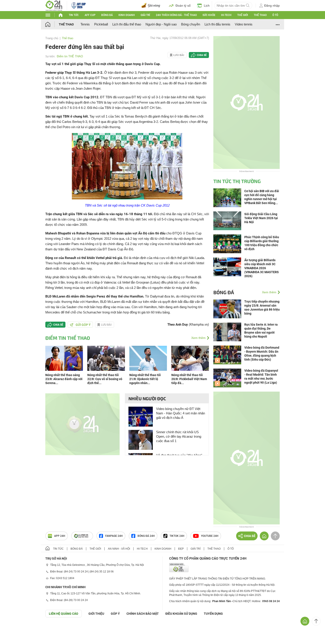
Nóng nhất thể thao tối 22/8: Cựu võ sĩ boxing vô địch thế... (104, 379)
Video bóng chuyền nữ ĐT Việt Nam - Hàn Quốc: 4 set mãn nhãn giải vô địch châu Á (180, 413)
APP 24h (59, 535)
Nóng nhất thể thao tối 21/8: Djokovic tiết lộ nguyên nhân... (145, 379)
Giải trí (145, 15)
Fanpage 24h (114, 535)
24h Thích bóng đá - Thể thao (176, 15)
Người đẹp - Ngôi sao (161, 24)
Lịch (207, 5)
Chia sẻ (202, 55)
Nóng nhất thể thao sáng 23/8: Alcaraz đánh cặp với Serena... (63, 379)
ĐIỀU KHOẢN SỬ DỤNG (181, 613)
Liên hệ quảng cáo (63, 613)
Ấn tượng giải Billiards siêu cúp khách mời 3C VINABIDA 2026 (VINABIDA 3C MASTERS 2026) (261, 268)
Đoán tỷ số (183, 5)
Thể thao (260, 15)
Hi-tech (226, 15)
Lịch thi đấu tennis (217, 24)
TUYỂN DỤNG (213, 613)
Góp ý (115, 613)
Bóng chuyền (190, 24)
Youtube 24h (209, 535)
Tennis (85, 24)
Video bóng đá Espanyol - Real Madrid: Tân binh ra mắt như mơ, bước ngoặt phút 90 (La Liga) (261, 376)
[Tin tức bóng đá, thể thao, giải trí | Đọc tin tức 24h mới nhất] (53, 5)
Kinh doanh (127, 15)
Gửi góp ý (83, 325)
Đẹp (181, 548)
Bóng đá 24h (146, 535)
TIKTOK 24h (177, 535)
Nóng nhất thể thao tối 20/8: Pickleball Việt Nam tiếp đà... (189, 379)
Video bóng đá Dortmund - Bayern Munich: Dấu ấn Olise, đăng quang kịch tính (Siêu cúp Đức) (261, 353)
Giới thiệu (96, 613)
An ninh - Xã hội (119, 548)
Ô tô (275, 15)
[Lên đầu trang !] (316, 621)
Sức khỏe (209, 15)
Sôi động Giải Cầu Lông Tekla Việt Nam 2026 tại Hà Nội (261, 218)
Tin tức (74, 15)
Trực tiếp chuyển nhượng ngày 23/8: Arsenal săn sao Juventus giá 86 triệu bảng (262, 307)
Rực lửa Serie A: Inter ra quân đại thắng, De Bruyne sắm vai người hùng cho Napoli (261, 330)
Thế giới (242, 15)
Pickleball (101, 24)
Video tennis (243, 24)
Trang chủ (51, 38)
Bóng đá (107, 15)
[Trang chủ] (52, 24)
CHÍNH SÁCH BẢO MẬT (142, 613)
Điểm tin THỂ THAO (70, 56)
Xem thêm (198, 338)
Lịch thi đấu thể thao (126, 24)
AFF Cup (90, 15)
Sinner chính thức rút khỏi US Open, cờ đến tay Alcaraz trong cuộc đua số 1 (178, 436)
